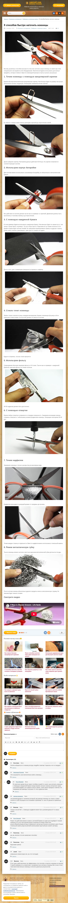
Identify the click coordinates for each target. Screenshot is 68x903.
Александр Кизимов (18, 772)
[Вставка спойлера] (39, 742)
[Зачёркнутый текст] (13, 742)
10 (58, 28)
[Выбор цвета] (28, 742)
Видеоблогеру (52, 882)
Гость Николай (17, 818)
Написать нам (52, 884)
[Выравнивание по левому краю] (16, 742)
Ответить (14, 767)
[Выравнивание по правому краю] (21, 742)
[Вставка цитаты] (34, 742)
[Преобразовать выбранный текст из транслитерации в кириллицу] (36, 742)
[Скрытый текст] (31, 742)
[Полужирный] (5, 742)
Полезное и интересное (24, 28)
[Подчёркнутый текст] (10, 742)
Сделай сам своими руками (34, 2)
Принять (16, 898)
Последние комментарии (55, 880)
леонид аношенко (18, 796)
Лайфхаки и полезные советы (39, 28)
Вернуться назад (11, 632)
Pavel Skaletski (19, 782)
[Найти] (23, 13)
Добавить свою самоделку (55, 878)
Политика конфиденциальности (57, 886)
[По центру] (19, 742)
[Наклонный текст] (8, 742)
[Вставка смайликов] (25, 742)
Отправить (12, 753)
